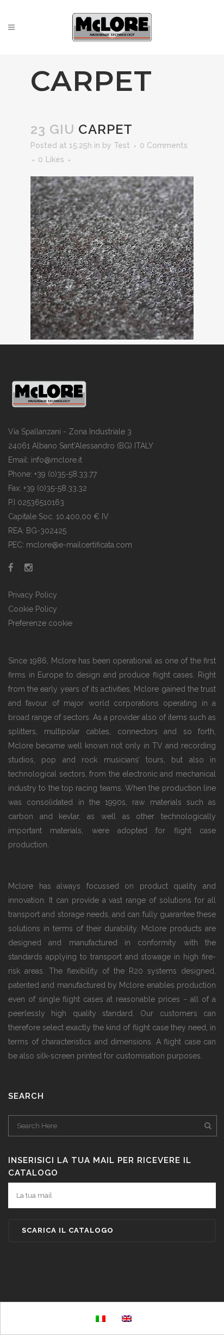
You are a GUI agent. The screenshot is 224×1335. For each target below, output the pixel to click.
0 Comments (164, 145)
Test (122, 145)
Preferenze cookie (40, 623)
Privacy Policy (32, 594)
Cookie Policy (32, 609)
